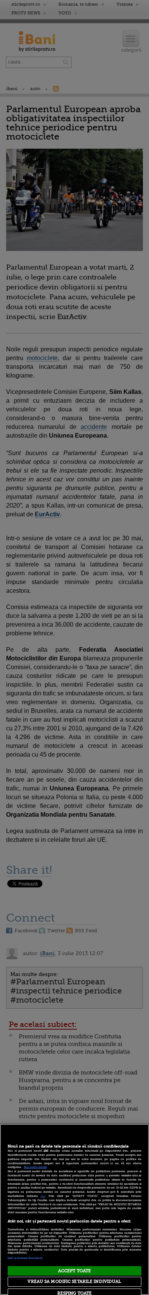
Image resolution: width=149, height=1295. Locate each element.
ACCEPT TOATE (74, 1270)
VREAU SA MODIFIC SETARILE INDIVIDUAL (74, 1281)
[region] (74, 1209)
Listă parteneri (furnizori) (25, 1258)
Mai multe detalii (35, 1167)
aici (42, 1196)
